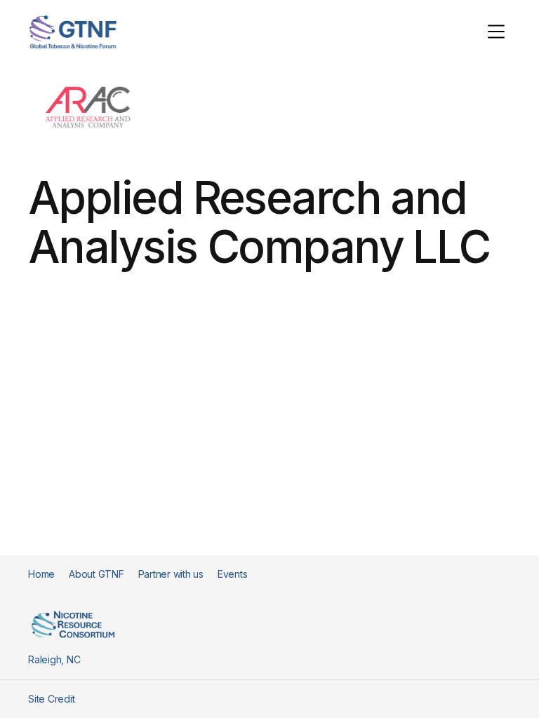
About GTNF (96, 574)
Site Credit (51, 699)
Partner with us (171, 574)
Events (233, 574)
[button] (496, 32)
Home (41, 574)
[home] (73, 32)
